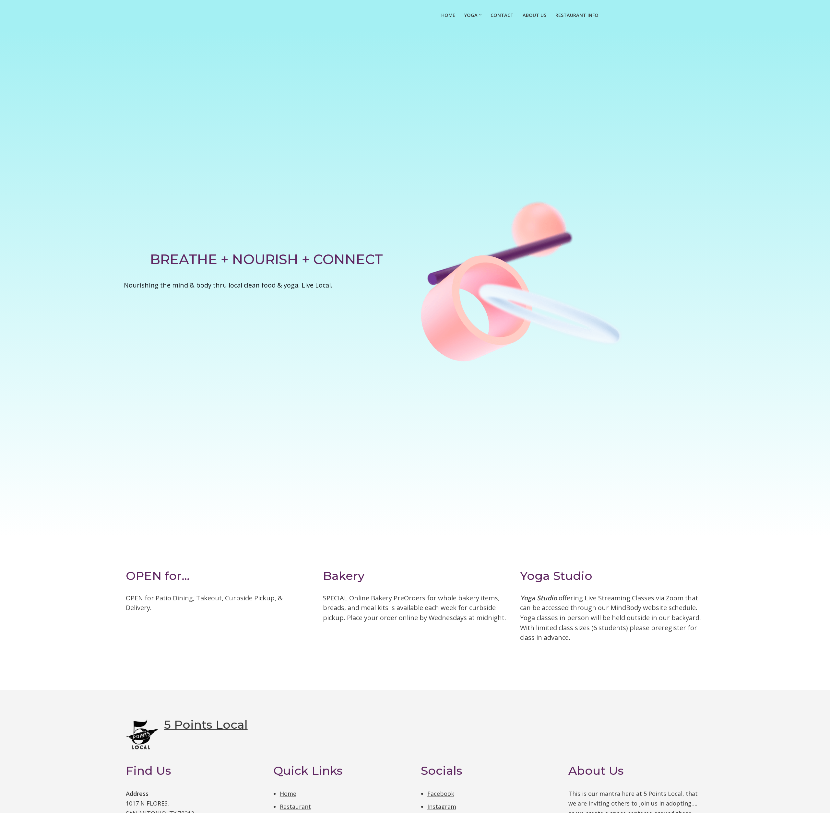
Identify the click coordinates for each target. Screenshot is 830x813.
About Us (534, 15)
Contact (502, 15)
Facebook (440, 793)
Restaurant (295, 806)
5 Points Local (206, 724)
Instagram (441, 806)
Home (448, 15)
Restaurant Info (577, 15)
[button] (480, 15)
